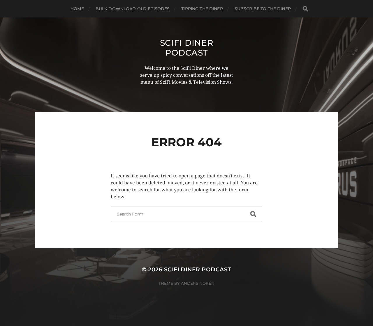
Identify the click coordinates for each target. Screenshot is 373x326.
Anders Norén (197, 283)
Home (77, 8)
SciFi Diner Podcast (186, 48)
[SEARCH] (305, 9)
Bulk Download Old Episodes (133, 8)
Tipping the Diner (202, 8)
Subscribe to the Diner (263, 8)
